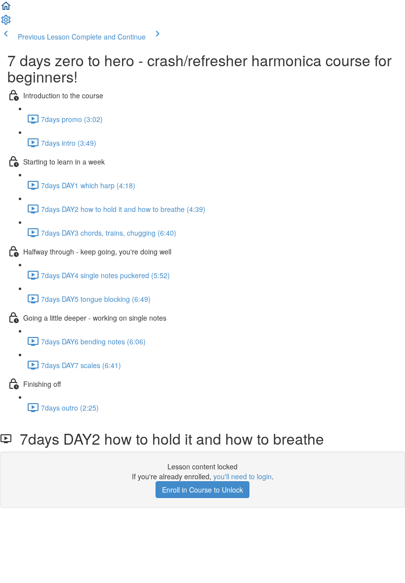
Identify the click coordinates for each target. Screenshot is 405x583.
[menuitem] (6, 23)
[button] (6, 9)
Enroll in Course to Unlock (202, 490)
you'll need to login (242, 476)
